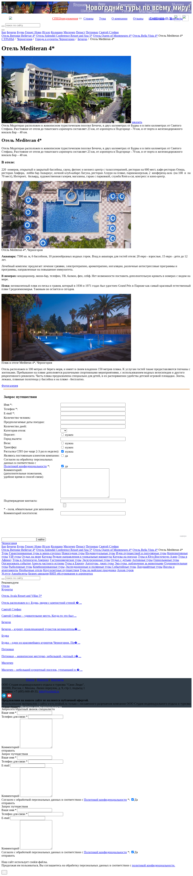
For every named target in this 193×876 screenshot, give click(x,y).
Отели (6, 586)
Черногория (24, 39)
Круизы (47, 556)
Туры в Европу (74, 563)
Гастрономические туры (65, 560)
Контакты (176, 18)
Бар (4, 32)
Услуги (6, 573)
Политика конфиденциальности (41, 707)
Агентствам (156, 18)
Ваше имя (9, 712)
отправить (8, 855)
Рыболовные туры (20, 566)
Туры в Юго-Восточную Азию (157, 556)
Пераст (80, 32)
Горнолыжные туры (166, 560)
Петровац (92, 32)
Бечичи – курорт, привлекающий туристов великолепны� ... (41, 629)
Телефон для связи (15, 716)
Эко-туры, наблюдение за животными (139, 563)
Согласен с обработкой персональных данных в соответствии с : (66, 799)
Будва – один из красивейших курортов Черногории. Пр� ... (41, 642)
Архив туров (125, 570)
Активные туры (142, 560)
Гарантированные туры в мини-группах (35, 553)
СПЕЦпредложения (65, 18)
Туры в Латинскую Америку (30, 560)
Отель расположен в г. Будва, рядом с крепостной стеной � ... (42, 602)
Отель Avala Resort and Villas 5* (22, 595)
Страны (88, 18)
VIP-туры (15, 556)
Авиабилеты (19, 573)
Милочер (69, 32)
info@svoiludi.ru (49, 691)
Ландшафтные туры (149, 566)
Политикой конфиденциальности (25, 466)
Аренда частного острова (48, 563)
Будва (20, 32)
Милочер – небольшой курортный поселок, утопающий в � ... (42, 669)
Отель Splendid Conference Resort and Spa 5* (64, 35)
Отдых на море (31, 556)
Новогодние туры (73, 553)
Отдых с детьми (121, 560)
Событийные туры (124, 566)
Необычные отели (30, 570)
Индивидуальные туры (100, 553)
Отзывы (138, 18)
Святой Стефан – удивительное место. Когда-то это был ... (39, 615)
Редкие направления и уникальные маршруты (82, 556)
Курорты (7, 589)
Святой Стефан (109, 32)
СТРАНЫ (8, 39)
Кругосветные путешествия (61, 570)
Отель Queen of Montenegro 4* (112, 35)
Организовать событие (16, 563)
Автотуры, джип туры (99, 563)
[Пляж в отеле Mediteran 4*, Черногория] (66, 360)
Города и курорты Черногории (55, 39)
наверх (183, 536)
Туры (102, 18)
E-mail (5, 765)
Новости (42, 679)
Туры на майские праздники (98, 570)
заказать (137, 122)
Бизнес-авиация (38, 573)
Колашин (57, 32)
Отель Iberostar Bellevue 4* (18, 35)
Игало (46, 32)
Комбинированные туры (49, 566)
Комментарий (10, 747)
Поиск (30, 679)
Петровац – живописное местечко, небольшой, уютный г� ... (41, 656)
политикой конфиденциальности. (153, 865)
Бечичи (11, 32)
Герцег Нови (33, 32)
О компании (119, 18)
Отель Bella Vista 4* (145, 35)
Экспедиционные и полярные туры (88, 566)
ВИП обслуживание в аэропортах (71, 573)
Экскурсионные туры (96, 560)
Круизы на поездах (125, 556)
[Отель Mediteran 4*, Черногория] (66, 247)
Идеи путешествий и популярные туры (141, 553)
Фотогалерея (10, 385)
